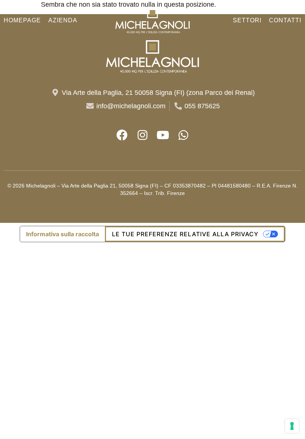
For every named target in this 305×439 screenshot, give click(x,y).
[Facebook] (122, 135)
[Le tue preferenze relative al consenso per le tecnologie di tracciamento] (292, 426)
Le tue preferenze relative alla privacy (185, 234)
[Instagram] (142, 135)
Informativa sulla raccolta (62, 234)
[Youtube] (163, 135)
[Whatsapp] (183, 135)
